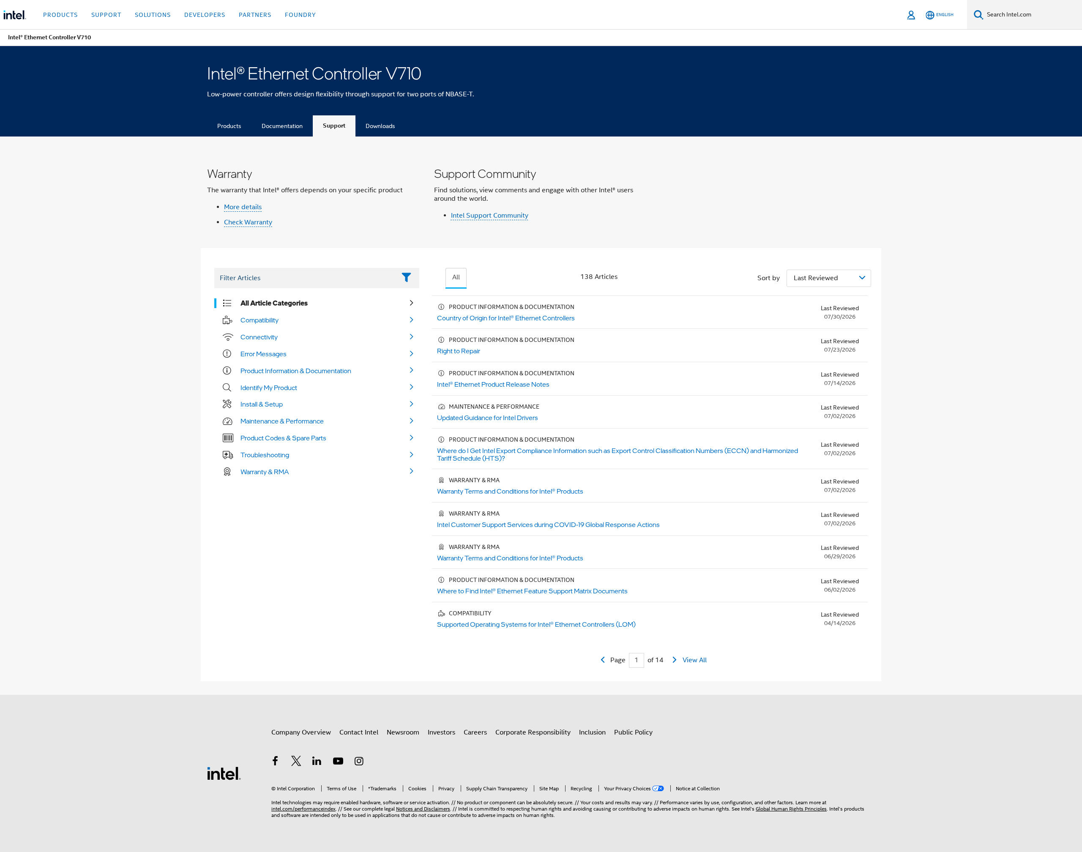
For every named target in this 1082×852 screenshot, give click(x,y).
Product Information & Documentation (295, 370)
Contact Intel (358, 732)
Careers (475, 732)
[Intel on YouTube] (338, 762)
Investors (441, 732)
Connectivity (259, 337)
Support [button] (106, 15)
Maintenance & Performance (282, 421)
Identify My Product (268, 387)
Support (334, 126)
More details (243, 207)
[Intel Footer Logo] (224, 773)
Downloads (380, 126)
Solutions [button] (153, 15)
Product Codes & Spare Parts (283, 438)
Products (229, 126)
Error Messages (263, 354)
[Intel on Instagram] (359, 762)
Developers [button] (204, 15)
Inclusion (592, 732)
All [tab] (456, 277)
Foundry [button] (300, 15)
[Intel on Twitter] (296, 762)
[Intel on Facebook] (275, 762)
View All (695, 660)
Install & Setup (261, 404)
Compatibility (259, 320)
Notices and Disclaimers (423, 809)
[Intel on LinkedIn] (317, 762)
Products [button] (60, 15)
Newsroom (403, 732)
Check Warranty (248, 222)
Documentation (282, 126)
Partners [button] (255, 15)
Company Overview (301, 732)
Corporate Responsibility (533, 732)
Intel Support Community (489, 215)
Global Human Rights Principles (791, 809)
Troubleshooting (264, 455)
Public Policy (633, 732)
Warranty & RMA (264, 471)
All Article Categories (274, 303)
